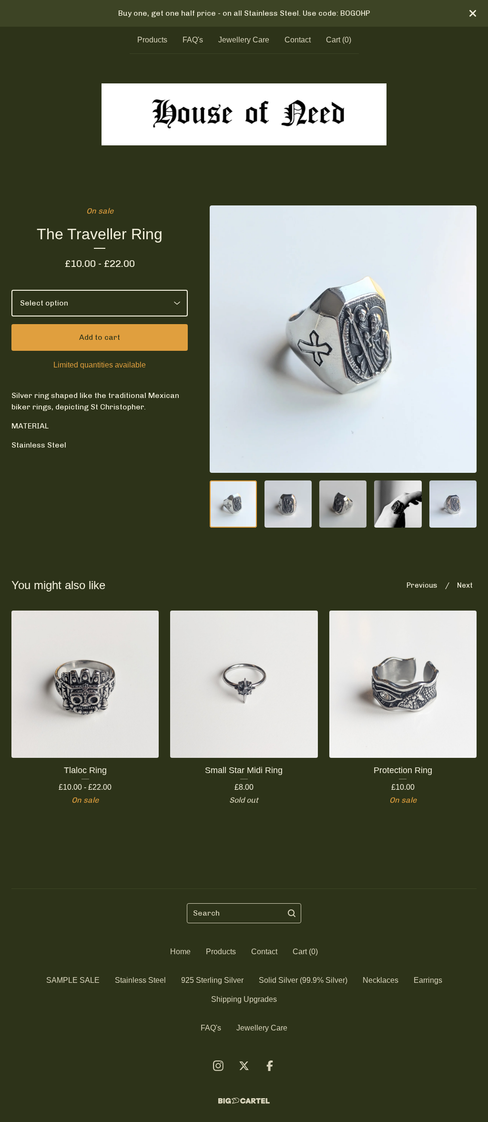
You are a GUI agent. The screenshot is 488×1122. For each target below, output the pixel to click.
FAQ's (193, 40)
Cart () (338, 40)
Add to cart (99, 337)
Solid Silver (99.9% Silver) (303, 980)
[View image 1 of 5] (233, 504)
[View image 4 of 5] (397, 504)
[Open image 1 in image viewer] (343, 339)
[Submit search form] (291, 913)
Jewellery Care (243, 40)
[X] (244, 1066)
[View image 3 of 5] (342, 504)
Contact (298, 40)
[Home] (244, 114)
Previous (422, 585)
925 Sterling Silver (212, 980)
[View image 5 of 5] (453, 504)
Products (152, 40)
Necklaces (380, 980)
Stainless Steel (140, 980)
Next (465, 585)
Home (180, 952)
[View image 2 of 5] (288, 504)
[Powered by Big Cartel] (244, 1101)
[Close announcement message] (472, 13)
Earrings (428, 980)
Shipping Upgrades (244, 999)
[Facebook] (270, 1066)
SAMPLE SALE (73, 980)
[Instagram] (218, 1066)
